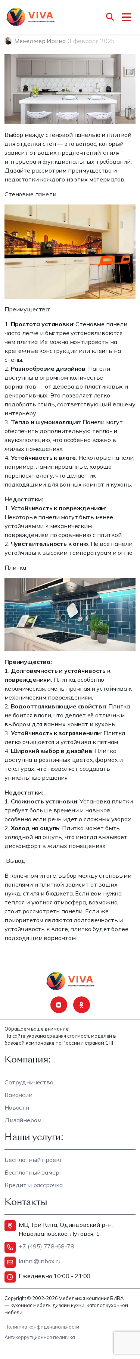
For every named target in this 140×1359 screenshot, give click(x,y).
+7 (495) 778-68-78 (46, 1246)
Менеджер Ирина (40, 41)
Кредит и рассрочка (33, 1185)
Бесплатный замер (31, 1172)
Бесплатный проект (33, 1159)
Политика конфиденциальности (41, 1327)
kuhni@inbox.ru (39, 1261)
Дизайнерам (22, 1120)
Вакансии (18, 1094)
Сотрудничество (28, 1082)
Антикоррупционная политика (39, 1337)
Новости (16, 1107)
